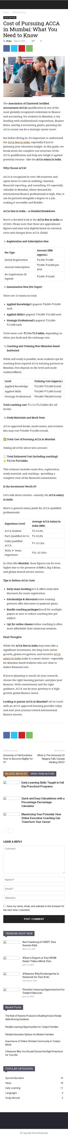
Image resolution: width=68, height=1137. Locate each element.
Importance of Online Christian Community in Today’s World (32, 1043)
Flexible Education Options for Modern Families (29, 1034)
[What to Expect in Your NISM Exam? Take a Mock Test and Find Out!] (11, 962)
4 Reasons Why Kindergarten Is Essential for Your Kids (40, 975)
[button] (5, 4)
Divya (9, 41)
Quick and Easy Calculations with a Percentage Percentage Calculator (43, 802)
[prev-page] (5, 830)
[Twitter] (14, 48)
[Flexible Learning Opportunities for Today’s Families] (11, 993)
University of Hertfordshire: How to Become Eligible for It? (18, 759)
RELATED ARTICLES (16, 773)
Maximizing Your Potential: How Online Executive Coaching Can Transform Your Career (41, 818)
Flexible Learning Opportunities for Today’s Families (31, 1027)
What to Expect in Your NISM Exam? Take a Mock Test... (39, 959)
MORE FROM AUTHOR (42, 773)
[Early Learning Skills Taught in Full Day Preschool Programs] (11, 786)
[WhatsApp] (29, 48)
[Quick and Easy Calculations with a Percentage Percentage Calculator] (11, 802)
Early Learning (19, 12)
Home (6, 12)
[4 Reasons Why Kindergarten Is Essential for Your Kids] (11, 978)
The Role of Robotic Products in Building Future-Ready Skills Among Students (33, 1018)
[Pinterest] (21, 48)
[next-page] (11, 830)
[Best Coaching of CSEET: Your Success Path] (11, 946)
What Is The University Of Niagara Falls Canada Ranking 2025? (51, 759)
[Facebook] (6, 48)
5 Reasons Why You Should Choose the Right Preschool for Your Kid (34, 1053)
